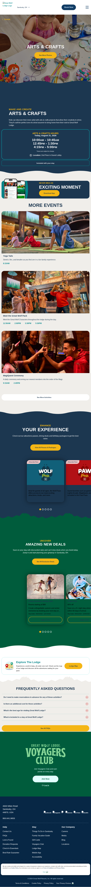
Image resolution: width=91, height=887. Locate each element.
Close (44, 872)
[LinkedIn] (85, 812)
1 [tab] (40, 509)
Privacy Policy (60, 868)
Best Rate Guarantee (11, 853)
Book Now (68, 7)
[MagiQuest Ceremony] (45, 359)
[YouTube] (77, 812)
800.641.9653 (9, 818)
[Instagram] (56, 812)
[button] (87, 7)
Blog (63, 840)
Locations (65, 844)
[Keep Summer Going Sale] (45, 599)
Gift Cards (36, 840)
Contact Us (7, 831)
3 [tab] (45, 509)
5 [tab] (50, 509)
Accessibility (37, 857)
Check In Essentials (10, 848)
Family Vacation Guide (41, 836)
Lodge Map (36, 848)
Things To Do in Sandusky (42, 831)
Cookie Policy (15, 868)
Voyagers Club (38, 844)
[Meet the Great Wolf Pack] (45, 299)
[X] (63, 812)
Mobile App (36, 853)
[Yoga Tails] (45, 239)
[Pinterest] (69, 812)
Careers (65, 831)
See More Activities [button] (44, 397)
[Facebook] (47, 812)
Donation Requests (10, 844)
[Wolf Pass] (45, 481)
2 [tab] (42, 509)
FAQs (5, 836)
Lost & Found (8, 840)
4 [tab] (48, 509)
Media (64, 836)
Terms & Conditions (48, 868)
